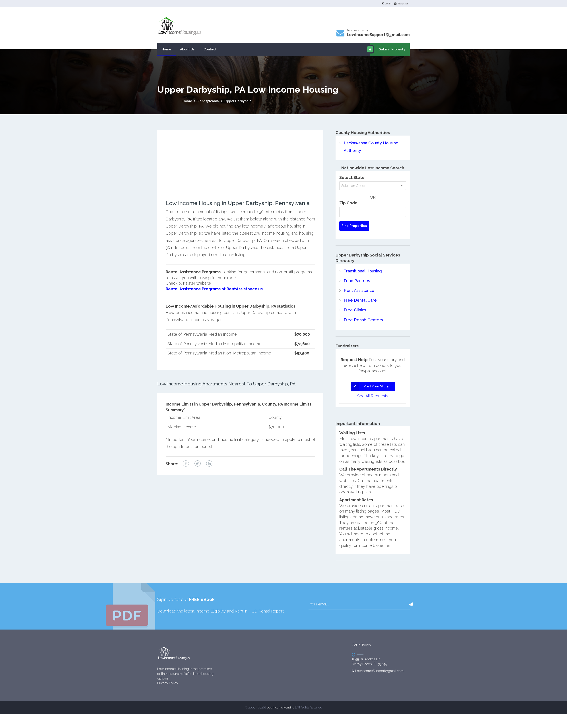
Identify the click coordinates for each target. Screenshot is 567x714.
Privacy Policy (167, 683)
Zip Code (348, 203)
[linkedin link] (209, 463)
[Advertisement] (240, 169)
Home (166, 49)
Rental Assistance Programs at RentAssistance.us (214, 289)
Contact (210, 49)
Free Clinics (355, 310)
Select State (352, 177)
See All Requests (372, 396)
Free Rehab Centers (363, 320)
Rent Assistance (359, 290)
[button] (411, 604)
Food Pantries (357, 280)
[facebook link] (186, 463)
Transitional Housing (363, 271)
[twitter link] (197, 463)
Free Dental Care (360, 300)
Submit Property (392, 49)
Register (403, 3)
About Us (187, 49)
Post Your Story (376, 386)
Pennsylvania (208, 101)
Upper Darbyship (238, 101)
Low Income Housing (280, 707)
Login (388, 3)
